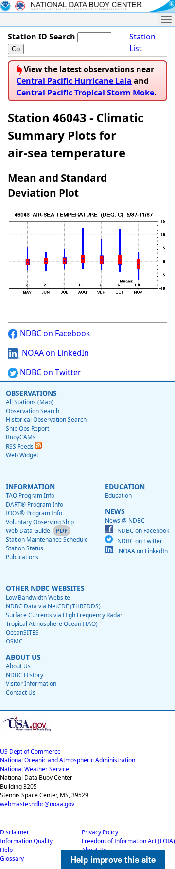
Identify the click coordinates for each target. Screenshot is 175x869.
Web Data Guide (28, 531)
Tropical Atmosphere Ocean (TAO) (52, 624)
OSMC (14, 641)
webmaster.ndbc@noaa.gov (37, 804)
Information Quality (26, 841)
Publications (22, 557)
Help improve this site (113, 859)
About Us (18, 666)
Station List (142, 42)
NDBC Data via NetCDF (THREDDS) (53, 606)
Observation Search (32, 411)
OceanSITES (22, 632)
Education (118, 495)
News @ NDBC (125, 520)
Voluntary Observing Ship (40, 522)
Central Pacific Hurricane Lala (74, 81)
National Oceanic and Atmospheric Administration (67, 760)
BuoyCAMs (20, 437)
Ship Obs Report (27, 428)
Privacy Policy (100, 832)
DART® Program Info (34, 504)
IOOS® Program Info (34, 513)
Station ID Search (41, 36)
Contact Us (20, 692)
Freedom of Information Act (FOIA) (128, 841)
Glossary (12, 858)
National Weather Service (34, 769)
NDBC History (24, 675)
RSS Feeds (20, 446)
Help (6, 850)
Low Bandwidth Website (38, 597)
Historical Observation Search (46, 420)
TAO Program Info (30, 495)
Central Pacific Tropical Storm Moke (85, 92)
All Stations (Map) (29, 402)
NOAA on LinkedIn (54, 352)
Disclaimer (14, 832)
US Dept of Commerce (30, 751)
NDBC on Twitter (49, 372)
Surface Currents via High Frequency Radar (64, 615)
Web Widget (22, 455)
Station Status (24, 548)
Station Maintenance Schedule (47, 539)
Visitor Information (31, 684)
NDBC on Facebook (54, 333)
